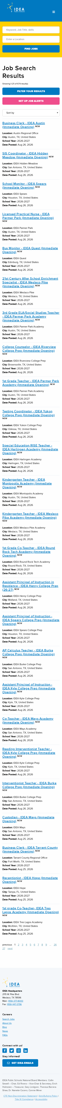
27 (3, 948)
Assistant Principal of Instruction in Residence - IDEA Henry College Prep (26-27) (30, 586)
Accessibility (41, 1099)
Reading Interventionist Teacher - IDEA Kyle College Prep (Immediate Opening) (28, 753)
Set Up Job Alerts (31, 101)
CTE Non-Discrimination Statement (20, 1096)
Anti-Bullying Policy (48, 1096)
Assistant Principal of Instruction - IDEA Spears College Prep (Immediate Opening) (30, 620)
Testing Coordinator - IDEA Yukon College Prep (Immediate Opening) (28, 413)
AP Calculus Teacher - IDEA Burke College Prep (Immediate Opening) (28, 652)
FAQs (5, 1035)
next (10, 948)
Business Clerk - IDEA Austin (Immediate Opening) (23, 125)
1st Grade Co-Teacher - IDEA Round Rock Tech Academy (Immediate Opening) (28, 552)
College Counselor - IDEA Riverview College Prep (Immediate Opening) (29, 349)
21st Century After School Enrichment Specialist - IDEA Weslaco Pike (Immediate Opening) (30, 282)
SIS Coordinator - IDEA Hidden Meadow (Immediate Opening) (25, 155)
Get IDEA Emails (21, 1063)
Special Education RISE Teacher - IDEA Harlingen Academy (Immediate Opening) (30, 449)
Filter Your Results (31, 91)
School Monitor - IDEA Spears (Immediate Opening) (24, 186)
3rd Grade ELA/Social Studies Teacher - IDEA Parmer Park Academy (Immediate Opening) (30, 316)
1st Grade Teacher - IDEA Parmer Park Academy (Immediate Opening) (30, 383)
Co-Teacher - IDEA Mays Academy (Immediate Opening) (27, 721)
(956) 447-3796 (14, 1004)
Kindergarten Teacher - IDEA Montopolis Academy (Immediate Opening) (27, 483)
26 (55, 944)
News (5, 1031)
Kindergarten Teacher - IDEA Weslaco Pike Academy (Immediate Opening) (30, 516)
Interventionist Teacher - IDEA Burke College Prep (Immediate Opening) (29, 785)
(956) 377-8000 (15, 1001)
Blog (4, 1027)
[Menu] (53, 12)
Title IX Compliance (24, 1099)
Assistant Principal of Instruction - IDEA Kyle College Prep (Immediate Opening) (28, 688)
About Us (7, 1023)
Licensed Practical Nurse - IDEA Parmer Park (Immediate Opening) (28, 216)
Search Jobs (8, 1019)
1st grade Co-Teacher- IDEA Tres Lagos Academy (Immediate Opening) (30, 910)
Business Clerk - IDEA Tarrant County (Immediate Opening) (30, 849)
